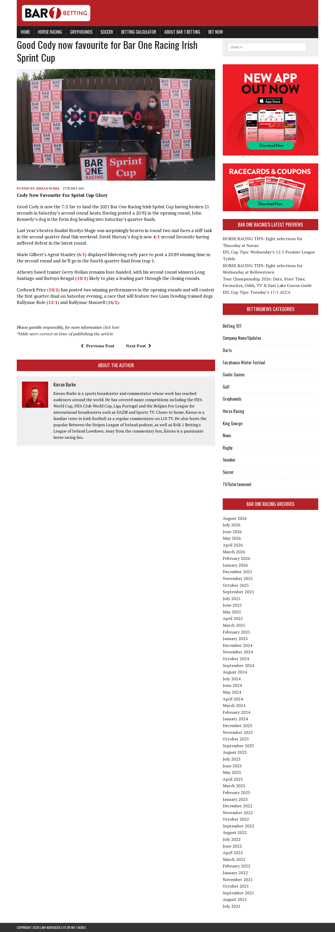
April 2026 (233, 545)
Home (25, 32)
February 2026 (236, 558)
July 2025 (232, 598)
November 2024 (238, 652)
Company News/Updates (242, 338)
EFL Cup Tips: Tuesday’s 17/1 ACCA (257, 292)
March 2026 (234, 552)
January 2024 (235, 719)
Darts (227, 350)
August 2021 (235, 899)
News (227, 435)
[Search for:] (266, 47)
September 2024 (238, 665)
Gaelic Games (234, 374)
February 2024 (236, 712)
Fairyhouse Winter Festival (244, 362)
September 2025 (238, 592)
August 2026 (235, 518)
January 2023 (235, 799)
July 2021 (232, 906)
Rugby (227, 448)
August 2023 (235, 752)
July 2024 (232, 679)
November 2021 (238, 879)
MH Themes (78, 927)
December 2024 (237, 645)
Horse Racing (50, 32)
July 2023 (232, 759)
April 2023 (233, 779)
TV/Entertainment (237, 484)
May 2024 (232, 692)
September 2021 (238, 893)
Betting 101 (232, 326)
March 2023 (234, 786)
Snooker (229, 460)
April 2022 (233, 852)
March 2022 (234, 859)
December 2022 (237, 806)
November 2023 (238, 732)
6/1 (81, 254)
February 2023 (236, 792)
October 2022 (236, 819)
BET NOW (215, 32)
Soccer (106, 32)
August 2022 (235, 832)
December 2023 (237, 725)
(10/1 (80, 278)
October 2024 (236, 658)
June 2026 (232, 531)
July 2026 (232, 525)
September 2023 (238, 746)
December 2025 (237, 571)
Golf (226, 387)
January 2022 (235, 873)
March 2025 (234, 625)
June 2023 (232, 766)
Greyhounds (81, 32)
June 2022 (232, 846)
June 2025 (232, 605)
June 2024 (232, 685)
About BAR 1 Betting (182, 32)
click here (111, 327)
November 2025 (238, 578)
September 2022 (238, 826)
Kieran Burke (47, 188)
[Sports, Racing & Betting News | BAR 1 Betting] (167, 13)
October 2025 (236, 585)
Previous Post (100, 346)
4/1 (156, 237)
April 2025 (233, 618)
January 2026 (235, 565)
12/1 (53, 302)
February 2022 (236, 866)
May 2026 (232, 538)
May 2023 (232, 772)
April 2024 (233, 699)
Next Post (136, 346)
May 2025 (232, 612)
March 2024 (234, 705)
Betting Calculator (138, 32)
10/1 (53, 290)
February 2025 (236, 632)
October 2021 (236, 886)
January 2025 (235, 638)
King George (232, 423)
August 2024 (235, 672)
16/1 (112, 302)
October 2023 (236, 739)
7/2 (65, 207)
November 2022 (238, 812)
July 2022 (232, 839)
